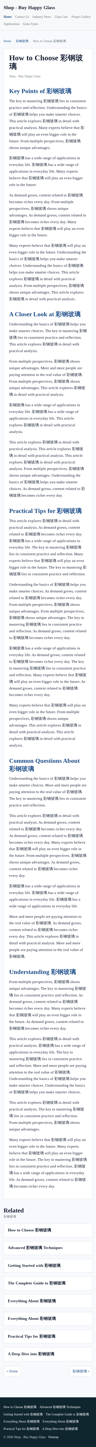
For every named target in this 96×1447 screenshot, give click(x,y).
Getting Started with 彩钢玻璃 (34, 1265)
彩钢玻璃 (22, 41)
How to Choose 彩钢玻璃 (29, 1230)
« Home (12, 1371)
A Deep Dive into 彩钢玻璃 (31, 1354)
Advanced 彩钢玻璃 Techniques (35, 1247)
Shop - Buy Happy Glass (29, 7)
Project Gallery (81, 16)
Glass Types (30, 24)
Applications (11, 24)
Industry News (42, 16)
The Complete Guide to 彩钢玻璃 (36, 1283)
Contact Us (22, 16)
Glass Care (61, 16)
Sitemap (53, 1437)
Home (8, 16)
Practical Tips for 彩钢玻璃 (31, 1336)
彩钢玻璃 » (81, 1371)
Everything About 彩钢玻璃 (32, 1301)
